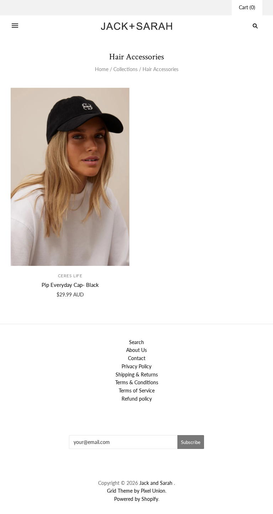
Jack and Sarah (156, 483)
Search (136, 342)
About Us (136, 350)
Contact (136, 358)
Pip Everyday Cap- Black (70, 285)
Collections (125, 69)
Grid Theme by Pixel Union (136, 491)
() (247, 7)
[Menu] (15, 26)
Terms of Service (137, 390)
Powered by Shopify (136, 499)
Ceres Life (70, 275)
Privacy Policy (136, 366)
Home (101, 69)
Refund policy (137, 399)
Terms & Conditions (136, 382)
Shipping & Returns (137, 374)
